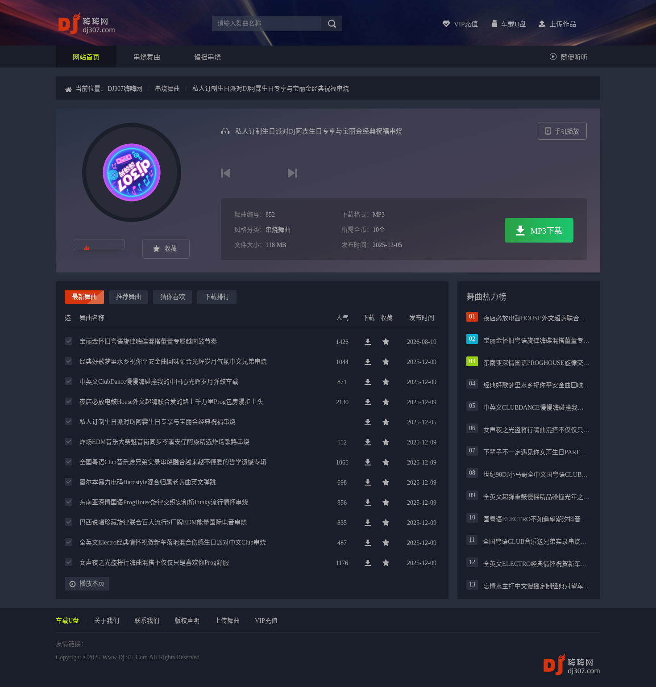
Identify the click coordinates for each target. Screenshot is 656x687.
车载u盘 (513, 24)
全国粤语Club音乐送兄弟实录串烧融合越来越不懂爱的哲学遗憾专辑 (172, 462)
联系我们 (146, 620)
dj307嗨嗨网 (125, 88)
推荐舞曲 (128, 296)
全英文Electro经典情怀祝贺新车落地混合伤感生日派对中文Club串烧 (172, 542)
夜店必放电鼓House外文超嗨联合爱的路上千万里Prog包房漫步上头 (171, 401)
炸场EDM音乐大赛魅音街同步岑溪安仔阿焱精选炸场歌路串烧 (164, 442)
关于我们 (106, 620)
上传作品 (562, 24)
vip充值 (466, 24)
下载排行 (216, 296)
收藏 (170, 248)
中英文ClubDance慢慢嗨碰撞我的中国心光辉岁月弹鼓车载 (158, 381)
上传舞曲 (227, 620)
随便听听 (574, 57)
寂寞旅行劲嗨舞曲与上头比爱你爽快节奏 (292, 173)
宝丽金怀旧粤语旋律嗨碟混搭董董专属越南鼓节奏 (148, 341)
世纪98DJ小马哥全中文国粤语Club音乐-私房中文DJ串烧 (536, 474)
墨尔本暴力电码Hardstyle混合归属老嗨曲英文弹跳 (147, 482)
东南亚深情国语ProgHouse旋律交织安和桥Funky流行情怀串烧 (163, 502)
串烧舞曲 (146, 57)
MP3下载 (546, 230)
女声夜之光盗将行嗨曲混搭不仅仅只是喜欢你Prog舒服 (154, 562)
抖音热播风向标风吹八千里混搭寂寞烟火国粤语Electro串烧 (225, 173)
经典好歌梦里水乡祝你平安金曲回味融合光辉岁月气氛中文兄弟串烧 (173, 361)
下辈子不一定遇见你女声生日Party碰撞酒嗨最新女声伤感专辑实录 (536, 452)
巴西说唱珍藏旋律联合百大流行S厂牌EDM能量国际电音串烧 (163, 522)
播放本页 (91, 583)
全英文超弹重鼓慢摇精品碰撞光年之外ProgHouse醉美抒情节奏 (536, 497)
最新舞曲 (84, 296)
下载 (368, 342)
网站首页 (86, 57)
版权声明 (186, 620)
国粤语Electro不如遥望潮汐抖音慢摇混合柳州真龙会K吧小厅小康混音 (536, 519)
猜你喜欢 (172, 296)
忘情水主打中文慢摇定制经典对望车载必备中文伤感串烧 (536, 586)
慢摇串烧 (207, 57)
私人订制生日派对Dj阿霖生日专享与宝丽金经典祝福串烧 (270, 88)
